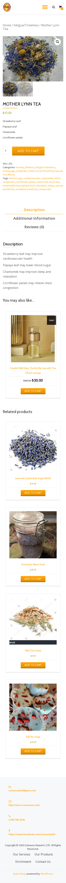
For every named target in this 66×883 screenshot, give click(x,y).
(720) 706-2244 (17, 819)
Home (7, 25)
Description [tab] (34, 209)
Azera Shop (19, 873)
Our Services (21, 854)
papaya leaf (27, 185)
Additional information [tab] (34, 218)
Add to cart (28, 151)
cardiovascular (32, 178)
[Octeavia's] (8, 7)
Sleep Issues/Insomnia (41, 171)
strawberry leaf (24, 189)
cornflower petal (25, 182)
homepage (9, 171)
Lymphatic (21, 171)
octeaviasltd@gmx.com (22, 790)
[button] (57, 42)
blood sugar (16, 178)
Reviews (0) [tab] (34, 226)
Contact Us (43, 862)
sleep (51, 185)
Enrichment (23, 862)
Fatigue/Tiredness (26, 25)
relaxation (41, 185)
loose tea (54, 182)
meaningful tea (11, 185)
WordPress (47, 873)
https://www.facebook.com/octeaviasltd (32, 834)
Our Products (44, 854)
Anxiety (20, 167)
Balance (29, 167)
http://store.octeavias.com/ (24, 805)
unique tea (45, 189)
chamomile (47, 178)
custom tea (42, 182)
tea (36, 189)
